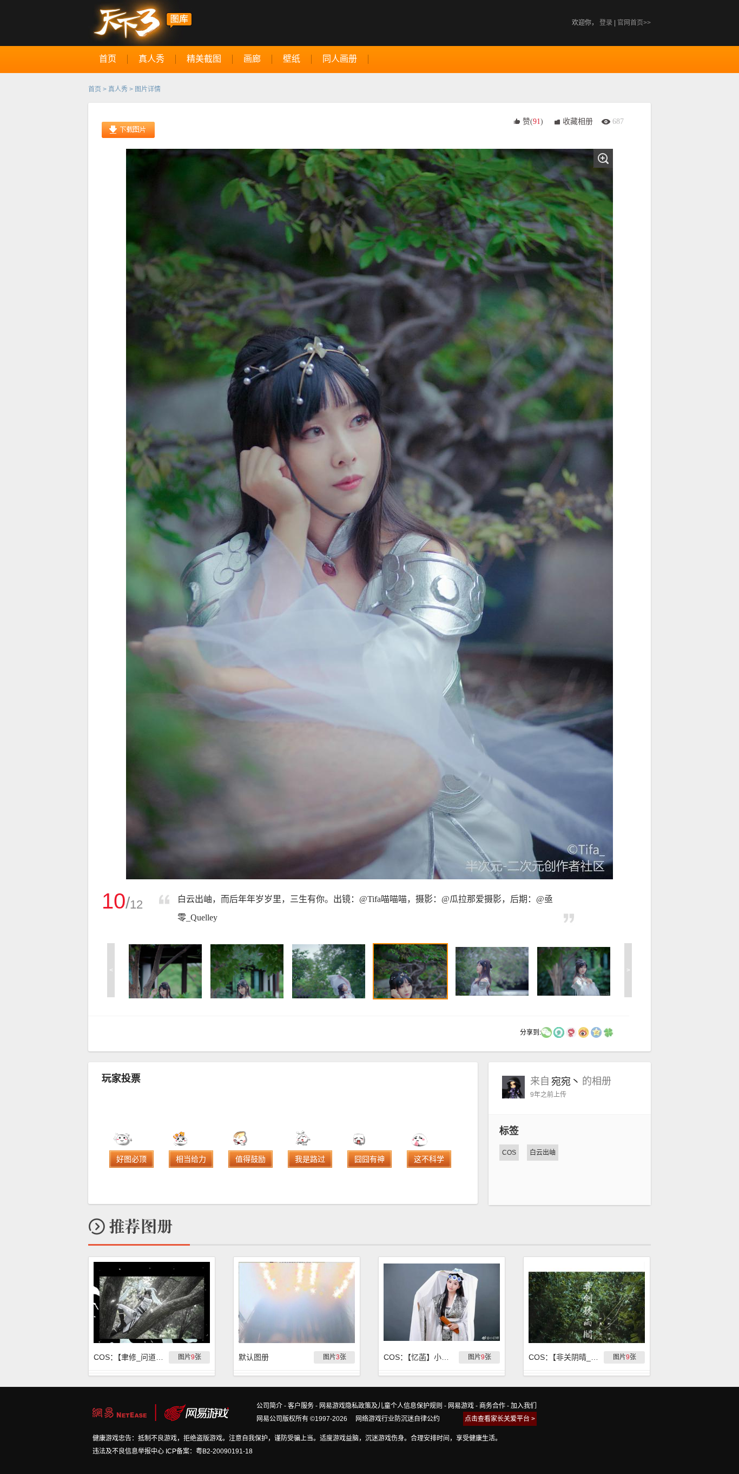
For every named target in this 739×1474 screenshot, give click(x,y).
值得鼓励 (250, 1159)
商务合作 (492, 1406)
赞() (533, 121)
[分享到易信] (558, 1032)
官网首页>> (634, 23)
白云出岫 (543, 1152)
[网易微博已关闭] (571, 1032)
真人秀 (118, 89)
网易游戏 (461, 1406)
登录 (605, 23)
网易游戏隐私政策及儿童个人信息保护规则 (381, 1406)
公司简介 (269, 1406)
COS (509, 1152)
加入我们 (524, 1406)
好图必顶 (131, 1159)
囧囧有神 (369, 1159)
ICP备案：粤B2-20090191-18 (209, 1451)
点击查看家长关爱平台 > (500, 1419)
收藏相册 (578, 121)
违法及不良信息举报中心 (128, 1451)
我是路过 (310, 1159)
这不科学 (429, 1159)
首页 (94, 89)
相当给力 (191, 1159)
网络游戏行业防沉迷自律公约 (397, 1419)
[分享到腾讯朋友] (608, 1032)
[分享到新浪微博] (583, 1032)
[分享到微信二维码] (546, 1032)
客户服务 (301, 1406)
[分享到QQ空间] (596, 1032)
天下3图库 (140, 23)
